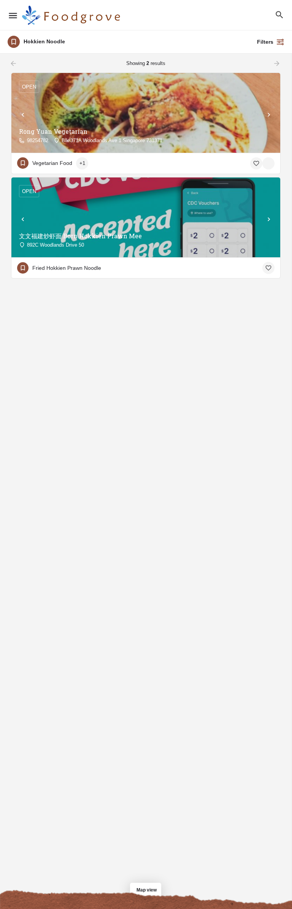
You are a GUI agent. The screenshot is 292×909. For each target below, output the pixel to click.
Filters (265, 42)
